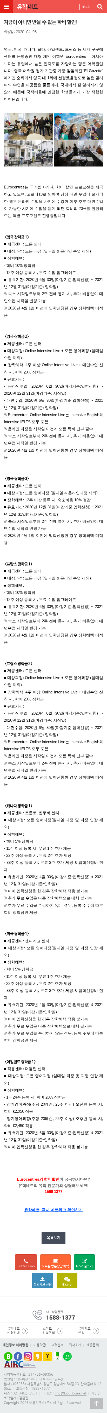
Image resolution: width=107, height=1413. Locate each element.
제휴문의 (92, 1345)
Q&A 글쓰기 (84, 1266)
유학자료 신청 (43, 1284)
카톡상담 (67, 1284)
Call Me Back (26, 1266)
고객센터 (57, 1345)
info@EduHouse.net (70, 1393)
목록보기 (53, 1238)
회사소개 (75, 1345)
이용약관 (40, 1345)
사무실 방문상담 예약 (55, 1266)
